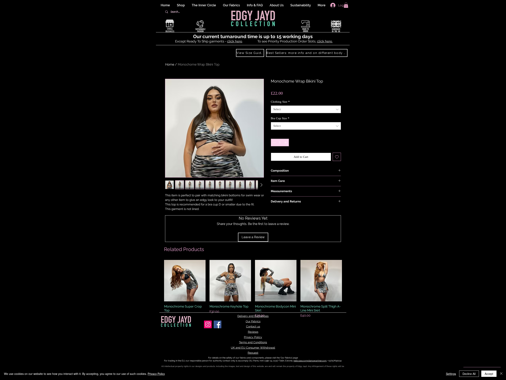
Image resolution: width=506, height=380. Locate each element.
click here (234, 41)
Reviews (253, 331)
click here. (325, 41)
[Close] (501, 374)
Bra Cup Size (280, 118)
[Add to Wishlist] (337, 157)
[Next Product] (347, 280)
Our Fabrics (253, 321)
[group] (253, 289)
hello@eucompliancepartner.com (310, 360)
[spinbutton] (280, 142)
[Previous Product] (158, 280)
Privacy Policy (253, 337)
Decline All (469, 374)
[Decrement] (274, 142)
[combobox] (306, 109)
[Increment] (286, 142)
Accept (489, 374)
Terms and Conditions (253, 342)
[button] (346, 5)
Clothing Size (280, 101)
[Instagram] (208, 324)
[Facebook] (217, 324)
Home (169, 64)
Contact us (253, 326)
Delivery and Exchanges (253, 316)
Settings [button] (451, 374)
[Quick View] (185, 280)
